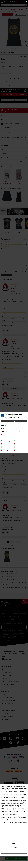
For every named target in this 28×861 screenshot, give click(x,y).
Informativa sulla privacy (20, 822)
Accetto (14, 843)
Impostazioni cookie (6, 820)
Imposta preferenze (14, 852)
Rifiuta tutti (14, 847)
